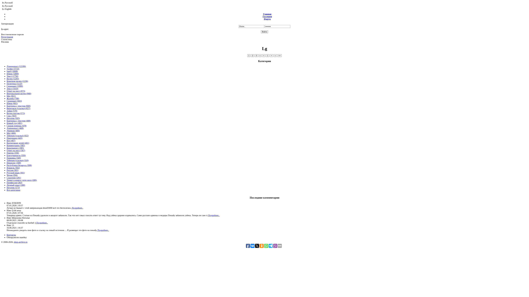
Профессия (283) (14, 183)
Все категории (13, 190)
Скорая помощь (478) (16, 126)
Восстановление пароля (12, 34)
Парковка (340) (14, 158)
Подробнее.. (77, 208)
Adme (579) (12, 111)
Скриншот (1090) (15, 86)
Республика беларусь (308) (19, 165)
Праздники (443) (14, 138)
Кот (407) (11, 140)
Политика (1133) (14, 83)
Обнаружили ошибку (17, 237)
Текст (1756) (12, 76)
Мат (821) (11, 96)
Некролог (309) (14, 163)
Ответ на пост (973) (16, 91)
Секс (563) (11, 116)
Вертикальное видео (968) (19, 93)
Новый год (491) (14, 123)
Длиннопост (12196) (16, 66)
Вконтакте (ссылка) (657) (18, 108)
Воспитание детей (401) (18, 143)
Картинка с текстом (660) (18, 106)
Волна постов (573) (16, 113)
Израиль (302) (13, 168)
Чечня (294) (12, 175)
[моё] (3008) (12, 71)
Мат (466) (11, 133)
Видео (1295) (13, 79)
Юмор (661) (12, 103)
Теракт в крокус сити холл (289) (22, 180)
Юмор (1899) (13, 74)
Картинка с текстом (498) (18, 121)
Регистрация (7, 37)
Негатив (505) (13, 118)
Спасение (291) (14, 178)
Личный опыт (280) (16, 185)
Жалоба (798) (13, 98)
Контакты (11, 235)
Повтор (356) (13, 153)
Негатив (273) (13, 187)
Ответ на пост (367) (16, 150)
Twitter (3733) (13, 69)
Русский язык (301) (16, 173)
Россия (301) (12, 170)
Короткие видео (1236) (17, 81)
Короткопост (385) (15, 148)
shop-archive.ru (20, 242)
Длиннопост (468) (15, 128)
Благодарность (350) (16, 155)
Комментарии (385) (16, 145)
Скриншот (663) (14, 101)
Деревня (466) (13, 131)
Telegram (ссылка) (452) (18, 135)
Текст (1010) (12, 88)
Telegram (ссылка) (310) (18, 160)
